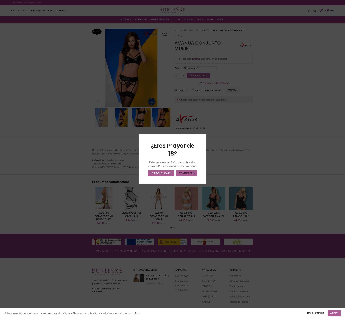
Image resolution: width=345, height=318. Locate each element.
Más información (316, 313)
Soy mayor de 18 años (160, 173)
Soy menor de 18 (187, 173)
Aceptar (334, 313)
